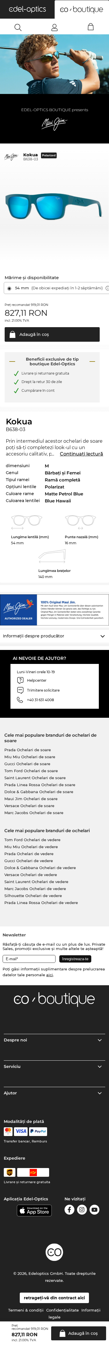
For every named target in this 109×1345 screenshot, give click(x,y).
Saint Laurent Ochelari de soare (35, 777)
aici (49, 974)
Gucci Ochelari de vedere (28, 860)
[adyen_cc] (8, 1131)
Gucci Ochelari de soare (27, 763)
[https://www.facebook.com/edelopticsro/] (69, 1211)
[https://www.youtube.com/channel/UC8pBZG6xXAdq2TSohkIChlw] (94, 1211)
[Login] (54, 27)
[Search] (18, 27)
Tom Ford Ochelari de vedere (32, 839)
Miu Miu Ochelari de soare (29, 756)
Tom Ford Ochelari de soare (31, 770)
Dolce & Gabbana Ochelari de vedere (40, 867)
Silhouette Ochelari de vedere (33, 895)
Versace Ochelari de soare (29, 805)
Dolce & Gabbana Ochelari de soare (38, 791)
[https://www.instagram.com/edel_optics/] (82, 1211)
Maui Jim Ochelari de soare (31, 798)
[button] (27, 9)
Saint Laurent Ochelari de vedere (36, 881)
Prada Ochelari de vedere (28, 853)
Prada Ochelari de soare (27, 749)
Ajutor (10, 1093)
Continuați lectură (81, 454)
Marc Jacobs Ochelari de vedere (35, 888)
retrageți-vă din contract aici (54, 1297)
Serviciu (12, 1066)
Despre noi (15, 1040)
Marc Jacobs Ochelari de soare (33, 812)
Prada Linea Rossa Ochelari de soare (39, 784)
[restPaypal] (38, 1131)
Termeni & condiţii (26, 1310)
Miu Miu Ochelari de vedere (31, 846)
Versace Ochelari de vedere (30, 874)
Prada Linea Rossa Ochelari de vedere (41, 902)
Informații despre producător (33, 636)
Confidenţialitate (62, 1310)
